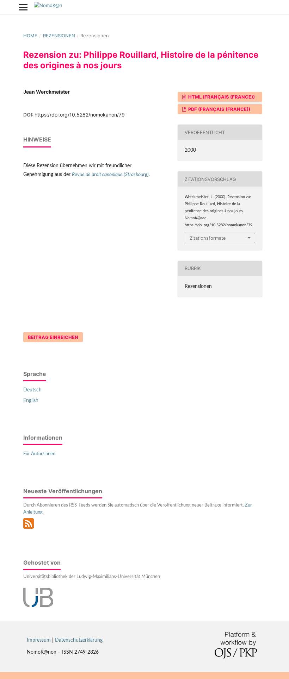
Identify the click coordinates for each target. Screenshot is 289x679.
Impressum (39, 640)
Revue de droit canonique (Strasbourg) (110, 174)
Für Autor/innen (39, 454)
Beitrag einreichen (53, 337)
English (30, 400)
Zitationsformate (208, 238)
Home (30, 35)
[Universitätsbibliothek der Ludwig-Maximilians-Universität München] (38, 605)
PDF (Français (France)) (218, 109)
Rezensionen (59, 35)
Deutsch (32, 390)
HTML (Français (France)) (221, 97)
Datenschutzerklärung (79, 640)
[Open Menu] (23, 7)
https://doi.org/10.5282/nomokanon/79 (80, 115)
